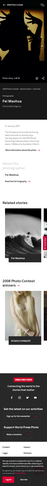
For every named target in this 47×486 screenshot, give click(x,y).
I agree (8, 480)
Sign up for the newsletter (18, 416)
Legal (5, 453)
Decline (23, 480)
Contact (6, 447)
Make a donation (14, 435)
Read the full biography (16, 181)
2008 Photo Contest (15, 5)
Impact (27, 447)
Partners (27, 453)
